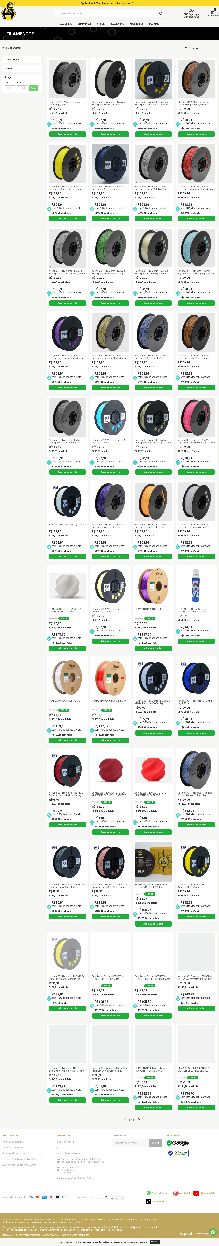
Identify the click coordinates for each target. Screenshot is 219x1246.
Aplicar (34, 88)
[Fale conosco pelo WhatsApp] (213, 1232)
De (6, 82)
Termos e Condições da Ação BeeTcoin (22, 1159)
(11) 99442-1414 (65, 1147)
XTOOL (101, 24)
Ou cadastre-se (191, 17)
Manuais (154, 24)
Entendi (154, 1242)
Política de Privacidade (13, 1153)
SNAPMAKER (85, 24)
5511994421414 (65, 1142)
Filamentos (117, 24)
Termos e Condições (12, 1147)
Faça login (193, 14)
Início (4, 48)
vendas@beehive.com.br (69, 1153)
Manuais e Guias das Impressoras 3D (20, 1165)
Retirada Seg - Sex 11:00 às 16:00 (74, 1178)
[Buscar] (160, 13)
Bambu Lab (66, 24)
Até (19, 82)
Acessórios (137, 24)
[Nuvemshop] (207, 1235)
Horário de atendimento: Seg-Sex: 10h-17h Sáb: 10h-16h (69, 1170)
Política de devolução (13, 1142)
